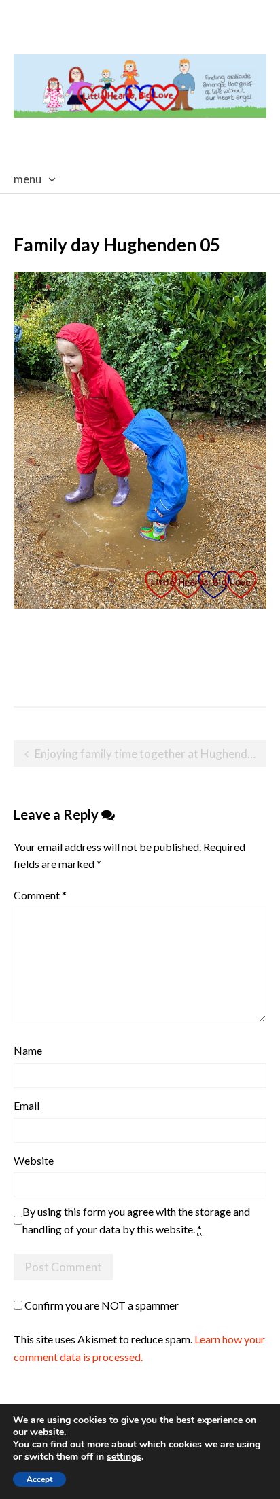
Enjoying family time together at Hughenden (147, 753)
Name (28, 1050)
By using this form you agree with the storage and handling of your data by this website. (136, 1220)
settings (124, 1457)
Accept (39, 1479)
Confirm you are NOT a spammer (100, 1305)
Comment (40, 894)
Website (34, 1160)
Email (26, 1105)
